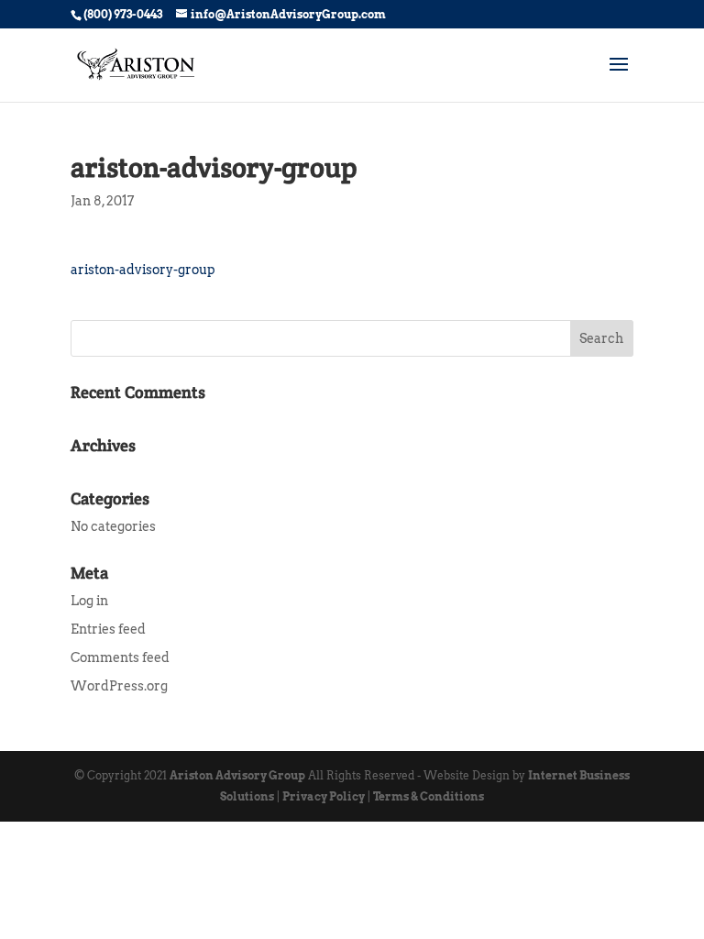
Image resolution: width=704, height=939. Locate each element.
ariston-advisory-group (143, 269)
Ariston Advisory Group (237, 775)
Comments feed (120, 657)
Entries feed (108, 629)
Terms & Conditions (428, 796)
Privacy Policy (323, 796)
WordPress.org (119, 686)
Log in (89, 600)
